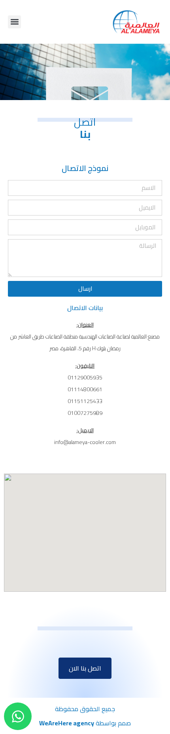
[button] (14, 21)
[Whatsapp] (18, 716)
